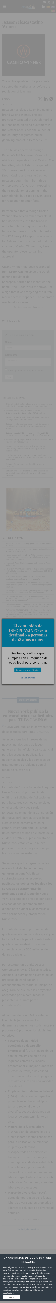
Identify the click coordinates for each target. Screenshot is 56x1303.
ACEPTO (11, 1297)
